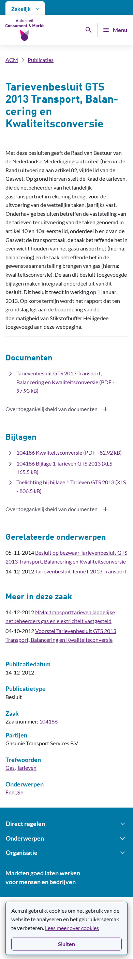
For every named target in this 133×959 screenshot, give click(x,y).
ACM (11, 59)
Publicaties (41, 59)
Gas (10, 767)
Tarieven (26, 767)
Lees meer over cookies (72, 928)
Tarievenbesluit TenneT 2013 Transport (81, 571)
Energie (14, 792)
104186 (48, 721)
